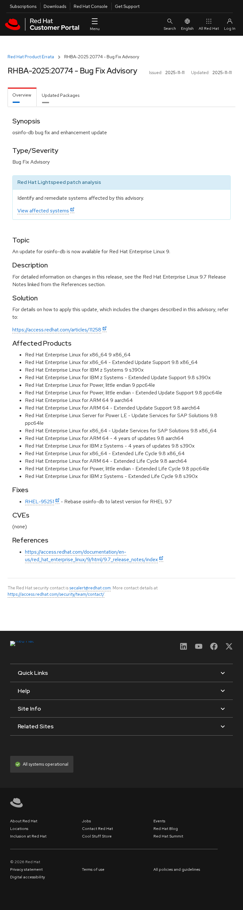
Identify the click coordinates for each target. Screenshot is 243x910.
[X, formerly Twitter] (229, 648)
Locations (19, 828)
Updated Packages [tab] (60, 95)
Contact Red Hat (97, 828)
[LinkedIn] (183, 648)
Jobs (86, 821)
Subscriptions (23, 6)
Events (159, 821)
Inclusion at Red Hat (28, 836)
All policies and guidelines (176, 869)
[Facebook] (214, 648)
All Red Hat (209, 28)
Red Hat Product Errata (31, 57)
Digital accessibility (27, 877)
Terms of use (93, 869)
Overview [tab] (21, 95)
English (187, 28)
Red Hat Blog (165, 828)
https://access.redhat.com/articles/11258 (56, 329)
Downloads (55, 6)
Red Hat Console (91, 6)
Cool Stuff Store (97, 836)
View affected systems (43, 210)
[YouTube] (198, 648)
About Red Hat (23, 821)
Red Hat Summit (168, 836)
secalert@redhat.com (90, 588)
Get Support (127, 6)
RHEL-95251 (39, 501)
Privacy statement (26, 869)
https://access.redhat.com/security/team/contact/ (56, 594)
